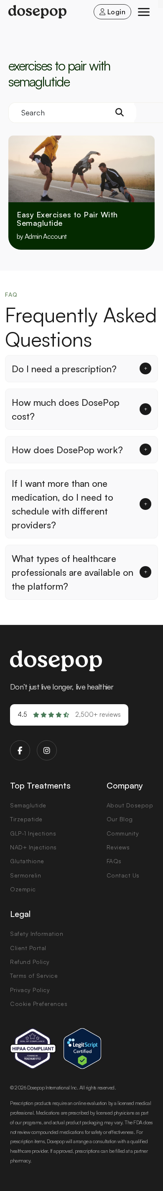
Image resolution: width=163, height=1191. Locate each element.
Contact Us (123, 875)
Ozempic (23, 889)
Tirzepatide (26, 819)
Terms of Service (34, 975)
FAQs (114, 861)
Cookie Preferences (38, 1003)
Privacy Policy (30, 989)
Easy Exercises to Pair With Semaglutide (67, 219)
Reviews (118, 847)
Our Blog (120, 819)
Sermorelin (25, 875)
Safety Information (36, 933)
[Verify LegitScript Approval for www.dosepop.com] (82, 1048)
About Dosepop (130, 805)
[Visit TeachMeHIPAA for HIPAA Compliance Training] (33, 1048)
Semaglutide (28, 805)
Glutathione (27, 861)
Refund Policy (30, 961)
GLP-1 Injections (33, 833)
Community (123, 833)
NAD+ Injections (33, 847)
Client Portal (28, 947)
